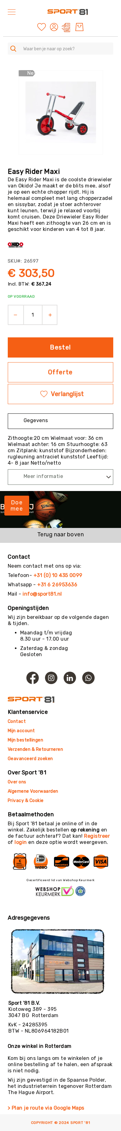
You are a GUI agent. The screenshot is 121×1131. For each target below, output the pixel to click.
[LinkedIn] (70, 678)
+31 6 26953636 (57, 585)
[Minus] (13, 315)
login (21, 842)
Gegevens (36, 420)
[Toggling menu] (12, 12)
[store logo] (67, 12)
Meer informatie (43, 476)
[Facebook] (32, 678)
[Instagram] (51, 678)
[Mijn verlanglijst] (41, 26)
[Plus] (52, 315)
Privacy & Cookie (26, 800)
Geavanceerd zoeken (30, 758)
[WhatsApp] (88, 678)
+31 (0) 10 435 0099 (58, 575)
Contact (17, 721)
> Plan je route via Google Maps (46, 1108)
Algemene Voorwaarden (33, 791)
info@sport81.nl (42, 594)
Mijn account (21, 730)
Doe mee (17, 505)
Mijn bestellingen (25, 740)
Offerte (60, 372)
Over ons (17, 782)
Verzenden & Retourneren (35, 749)
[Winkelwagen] (79, 27)
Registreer (97, 836)
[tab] (60, 421)
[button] (55, 27)
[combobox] (60, 49)
